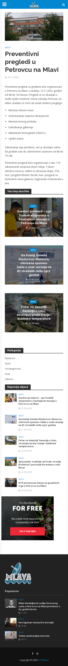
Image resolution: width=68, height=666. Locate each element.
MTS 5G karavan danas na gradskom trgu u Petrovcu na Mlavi (38, 484)
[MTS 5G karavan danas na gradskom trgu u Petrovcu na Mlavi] (11, 482)
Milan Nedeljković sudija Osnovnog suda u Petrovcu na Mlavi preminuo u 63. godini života (39, 606)
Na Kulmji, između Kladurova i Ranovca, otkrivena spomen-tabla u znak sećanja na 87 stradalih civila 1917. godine (34, 265)
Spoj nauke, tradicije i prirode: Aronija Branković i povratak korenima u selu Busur (39, 464)
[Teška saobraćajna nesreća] (11, 635)
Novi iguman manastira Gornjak (36, 622)
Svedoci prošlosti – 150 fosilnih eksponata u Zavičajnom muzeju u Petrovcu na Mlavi (34, 217)
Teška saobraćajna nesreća (34, 636)
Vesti (7, 47)
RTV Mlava (43, 660)
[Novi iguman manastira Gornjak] (11, 622)
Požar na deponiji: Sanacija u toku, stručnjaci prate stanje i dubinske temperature (34, 313)
